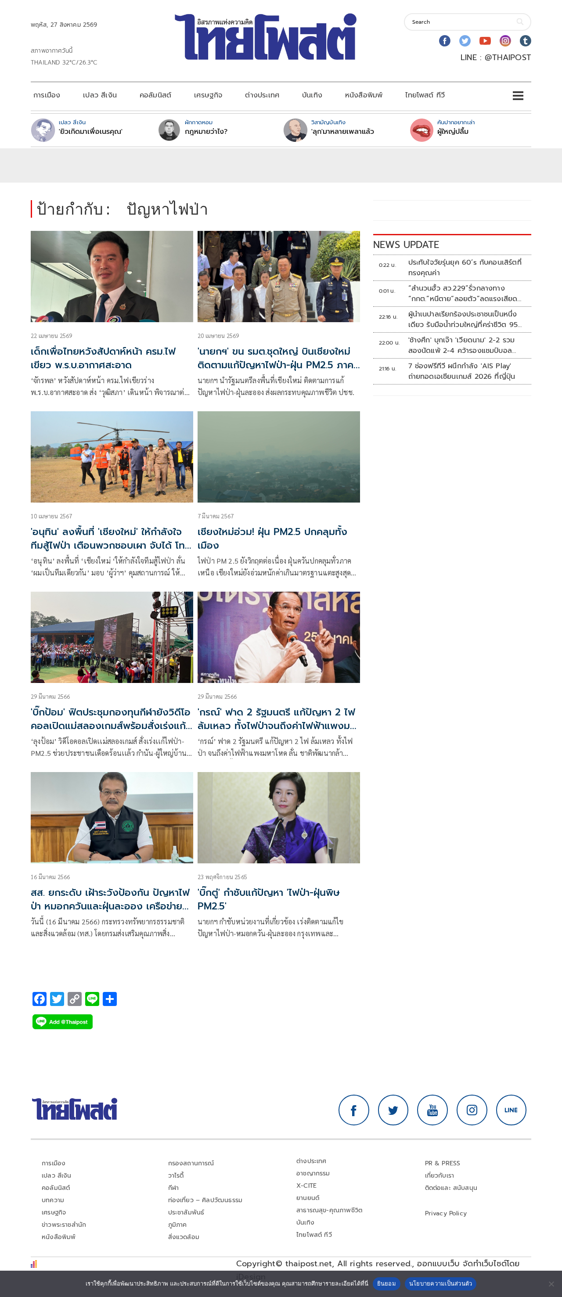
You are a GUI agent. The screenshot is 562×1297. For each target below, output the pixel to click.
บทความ (53, 1200)
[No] (551, 1283)
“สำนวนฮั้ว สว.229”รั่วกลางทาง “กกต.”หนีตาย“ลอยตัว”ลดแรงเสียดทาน (463, 293)
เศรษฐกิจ (208, 95)
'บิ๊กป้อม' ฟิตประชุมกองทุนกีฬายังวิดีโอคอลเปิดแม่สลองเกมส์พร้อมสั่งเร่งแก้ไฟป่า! (111, 726)
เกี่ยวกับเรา (439, 1175)
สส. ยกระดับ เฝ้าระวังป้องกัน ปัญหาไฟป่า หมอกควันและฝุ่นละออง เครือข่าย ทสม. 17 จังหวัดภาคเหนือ (110, 906)
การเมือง (46, 95)
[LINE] (511, 1110)
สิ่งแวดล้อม (183, 1237)
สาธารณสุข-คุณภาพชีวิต (329, 1210)
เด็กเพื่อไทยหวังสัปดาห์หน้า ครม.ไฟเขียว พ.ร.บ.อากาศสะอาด (103, 358)
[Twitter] (465, 41)
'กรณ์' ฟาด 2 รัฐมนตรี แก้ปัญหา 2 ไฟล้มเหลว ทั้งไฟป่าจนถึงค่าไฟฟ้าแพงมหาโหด (279, 726)
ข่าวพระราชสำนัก (64, 1224)
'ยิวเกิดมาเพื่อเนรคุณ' (90, 131)
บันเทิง (312, 95)
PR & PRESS (443, 1163)
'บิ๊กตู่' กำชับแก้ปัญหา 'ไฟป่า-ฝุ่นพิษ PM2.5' (269, 899)
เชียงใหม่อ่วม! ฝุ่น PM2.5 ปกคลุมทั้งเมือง (272, 539)
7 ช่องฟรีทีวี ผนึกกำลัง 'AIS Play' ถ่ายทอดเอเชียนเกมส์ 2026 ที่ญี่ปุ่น (461, 371)
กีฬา (173, 1188)
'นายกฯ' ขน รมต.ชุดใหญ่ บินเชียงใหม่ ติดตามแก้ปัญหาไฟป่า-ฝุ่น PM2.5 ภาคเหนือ (275, 365)
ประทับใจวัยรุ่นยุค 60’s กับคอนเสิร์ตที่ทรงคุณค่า (465, 267)
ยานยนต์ (307, 1198)
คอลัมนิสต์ (155, 95)
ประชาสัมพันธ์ (186, 1212)
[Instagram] (505, 41)
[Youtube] (485, 41)
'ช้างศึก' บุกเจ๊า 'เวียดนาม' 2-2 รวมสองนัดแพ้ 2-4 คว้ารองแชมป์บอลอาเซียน (461, 345)
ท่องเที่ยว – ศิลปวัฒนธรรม (205, 1200)
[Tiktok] (525, 41)
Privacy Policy (446, 1213)
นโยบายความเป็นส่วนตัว (440, 1283)
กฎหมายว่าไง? (206, 131)
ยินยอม (386, 1283)
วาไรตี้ (176, 1175)
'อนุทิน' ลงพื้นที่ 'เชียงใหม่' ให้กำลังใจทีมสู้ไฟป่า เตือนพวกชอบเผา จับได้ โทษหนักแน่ (111, 545)
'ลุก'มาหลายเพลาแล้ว (342, 131)
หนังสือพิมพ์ (363, 95)
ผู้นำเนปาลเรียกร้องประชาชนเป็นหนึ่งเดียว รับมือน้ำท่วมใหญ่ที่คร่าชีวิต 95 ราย (463, 319)
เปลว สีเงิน (100, 95)
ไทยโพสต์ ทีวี (425, 95)
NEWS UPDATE (406, 244)
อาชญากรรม (313, 1173)
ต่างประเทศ (262, 95)
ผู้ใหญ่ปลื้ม (452, 131)
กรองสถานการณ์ (191, 1163)
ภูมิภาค (177, 1224)
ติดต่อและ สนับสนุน (451, 1188)
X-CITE (306, 1185)
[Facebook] (445, 41)
